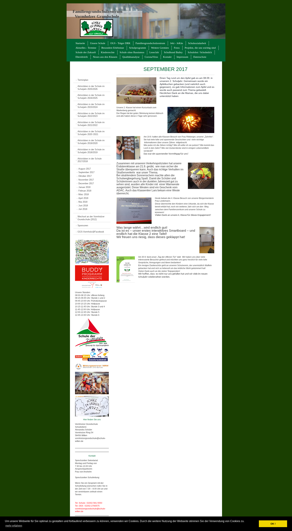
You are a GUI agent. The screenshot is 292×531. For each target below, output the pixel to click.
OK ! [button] (273, 523)
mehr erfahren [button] (13, 525)
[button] (255, 523)
